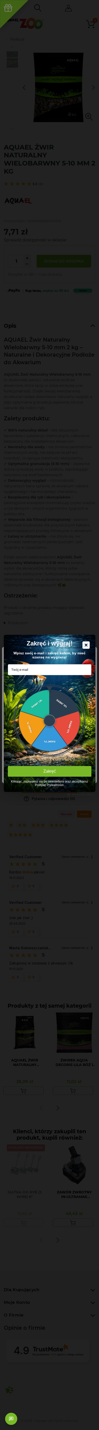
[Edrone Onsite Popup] (49, 715)
